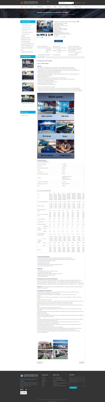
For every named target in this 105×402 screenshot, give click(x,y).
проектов (43, 381)
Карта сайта (65, 399)
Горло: (69, 47)
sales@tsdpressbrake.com (61, 385)
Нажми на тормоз (24, 23)
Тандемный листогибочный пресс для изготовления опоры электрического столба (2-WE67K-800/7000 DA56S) (27, 80)
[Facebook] (26, 389)
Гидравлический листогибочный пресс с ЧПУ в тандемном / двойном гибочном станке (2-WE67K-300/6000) (27, 91)
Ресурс (43, 384)
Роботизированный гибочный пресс (28, 32)
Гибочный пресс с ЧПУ (26, 27)
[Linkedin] (21, 389)
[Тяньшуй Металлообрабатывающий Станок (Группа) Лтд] (29, 375)
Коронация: (55, 47)
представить (73, 387)
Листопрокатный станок (26, 39)
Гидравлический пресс (25, 37)
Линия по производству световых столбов (28, 45)
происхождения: (56, 54)
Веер (22, 49)
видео (43, 382)
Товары (43, 378)
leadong (54, 401)
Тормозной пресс (25, 30)
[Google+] (22, 389)
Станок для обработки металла (27, 43)
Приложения (44, 380)
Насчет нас (44, 377)
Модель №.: (70, 46)
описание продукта (41, 57)
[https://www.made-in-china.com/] (23, 392)
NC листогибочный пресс (26, 25)
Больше (22, 387)
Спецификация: (40, 54)
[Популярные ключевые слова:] (73, 3)
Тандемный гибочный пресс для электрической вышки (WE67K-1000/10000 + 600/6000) (27, 68)
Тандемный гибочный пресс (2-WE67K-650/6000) (27, 103)
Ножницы (23, 35)
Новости (43, 385)
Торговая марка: (71, 50)
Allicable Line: (55, 50)
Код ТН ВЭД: (70, 54)
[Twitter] (24, 389)
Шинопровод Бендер (26, 33)
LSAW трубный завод (25, 41)
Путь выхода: (70, 49)
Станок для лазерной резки (26, 47)
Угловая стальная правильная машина (28, 51)
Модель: (38, 46)
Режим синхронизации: (41, 47)
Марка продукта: (56, 46)
